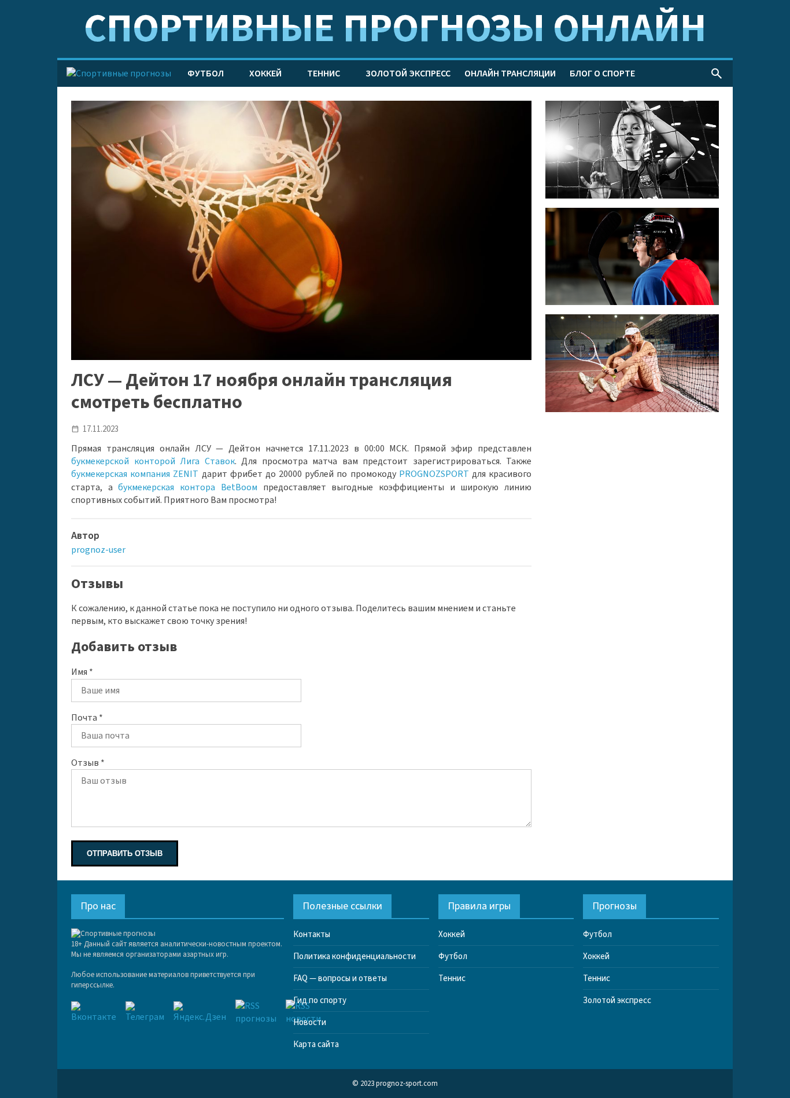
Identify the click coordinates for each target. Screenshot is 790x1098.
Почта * (87, 717)
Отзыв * (88, 763)
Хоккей (265, 73)
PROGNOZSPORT (434, 474)
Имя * (82, 672)
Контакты (311, 934)
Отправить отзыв (125, 853)
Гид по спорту (319, 1000)
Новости (309, 1022)
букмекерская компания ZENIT (134, 474)
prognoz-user (98, 550)
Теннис (323, 73)
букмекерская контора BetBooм (187, 487)
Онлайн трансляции (510, 73)
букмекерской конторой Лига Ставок (153, 461)
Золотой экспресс (408, 73)
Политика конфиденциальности (354, 956)
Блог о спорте (602, 73)
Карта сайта (316, 1044)
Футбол (205, 73)
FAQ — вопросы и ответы (340, 978)
